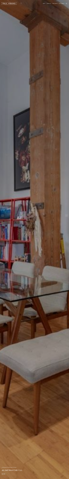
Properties (49, 3)
